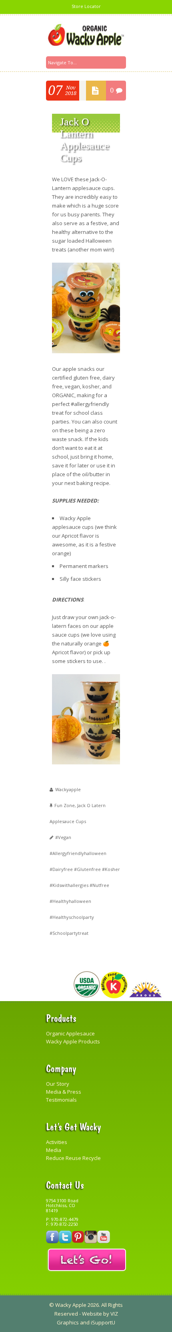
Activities (56, 1142)
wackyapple (68, 789)
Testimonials (61, 1100)
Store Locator (86, 6)
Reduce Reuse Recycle (73, 1158)
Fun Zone (64, 805)
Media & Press (63, 1092)
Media (53, 1150)
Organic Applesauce (70, 1033)
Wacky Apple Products (73, 1041)
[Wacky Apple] (86, 35)
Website (92, 1313)
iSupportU (103, 1322)
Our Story (57, 1084)
